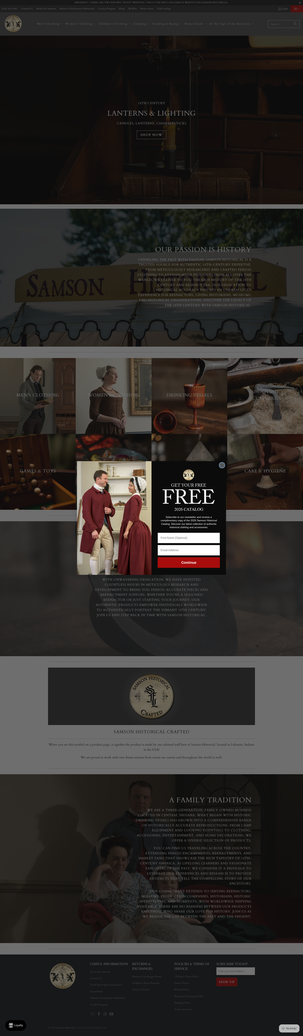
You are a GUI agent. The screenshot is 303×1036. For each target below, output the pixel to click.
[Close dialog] (222, 465)
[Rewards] (15, 1025)
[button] (188, 485)
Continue (188, 562)
